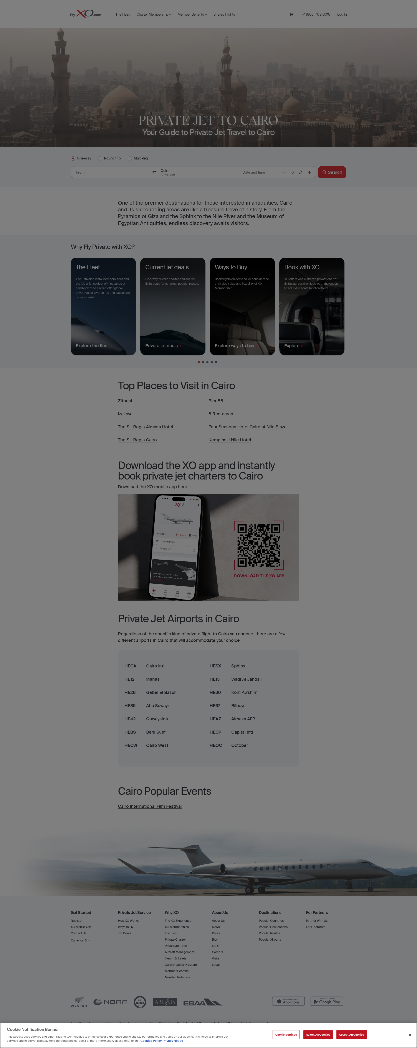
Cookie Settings (286, 1034)
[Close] (410, 1035)
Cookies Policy (151, 1041)
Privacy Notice (173, 1041)
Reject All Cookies (318, 1034)
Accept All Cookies (351, 1034)
